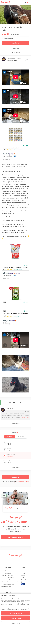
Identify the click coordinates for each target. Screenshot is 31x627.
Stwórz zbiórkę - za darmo (15, 537)
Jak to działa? (15, 543)
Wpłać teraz (15, 43)
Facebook (3, 559)
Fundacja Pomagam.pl (23, 582)
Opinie (23, 571)
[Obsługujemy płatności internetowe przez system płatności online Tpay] (23, 584)
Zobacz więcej (25, 417)
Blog (23, 577)
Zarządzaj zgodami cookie (7, 586)
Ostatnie (9, 436)
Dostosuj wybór (15, 623)
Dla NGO (23, 580)
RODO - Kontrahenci (7, 577)
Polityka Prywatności (7, 575)
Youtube (28, 559)
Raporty (23, 573)
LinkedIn (18, 559)
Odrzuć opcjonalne (15, 618)
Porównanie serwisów (7, 582)
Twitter (8, 559)
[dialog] (15, 610)
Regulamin (8, 573)
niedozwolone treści (20, 481)
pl (25, 2)
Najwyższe (21, 436)
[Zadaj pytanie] (27, 59)
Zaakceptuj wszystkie (15, 613)
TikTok (23, 559)
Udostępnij (15, 48)
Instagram (13, 559)
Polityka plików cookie (8, 584)
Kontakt (8, 580)
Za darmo (23, 575)
